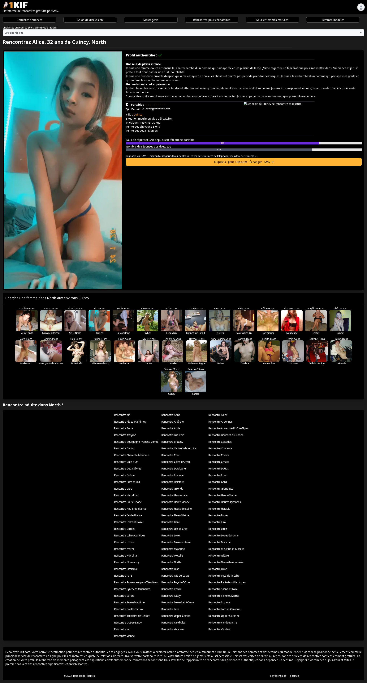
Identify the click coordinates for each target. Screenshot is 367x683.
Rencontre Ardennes (220, 421)
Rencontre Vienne (124, 636)
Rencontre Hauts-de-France (130, 508)
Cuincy (138, 114)
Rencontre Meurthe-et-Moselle (226, 549)
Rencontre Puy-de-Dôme (175, 582)
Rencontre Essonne (172, 475)
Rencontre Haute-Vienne (175, 502)
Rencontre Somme (219, 602)
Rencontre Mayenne (173, 549)
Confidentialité (278, 675)
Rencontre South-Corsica (128, 609)
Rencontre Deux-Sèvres (127, 468)
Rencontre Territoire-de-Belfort (131, 616)
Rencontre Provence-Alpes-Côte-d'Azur (136, 582)
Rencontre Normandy (126, 562)
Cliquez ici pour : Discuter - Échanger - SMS (242, 162)
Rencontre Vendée (219, 629)
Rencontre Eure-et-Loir (127, 482)
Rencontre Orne (217, 569)
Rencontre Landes (124, 529)
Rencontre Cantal (124, 448)
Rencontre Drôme (124, 475)
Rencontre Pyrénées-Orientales (132, 589)
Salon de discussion (90, 20)
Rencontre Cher (170, 455)
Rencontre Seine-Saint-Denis (177, 602)
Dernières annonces (29, 20)
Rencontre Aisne (170, 415)
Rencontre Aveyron (125, 435)
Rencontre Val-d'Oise (173, 622)
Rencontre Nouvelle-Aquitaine (225, 562)
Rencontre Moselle (172, 555)
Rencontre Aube (123, 428)
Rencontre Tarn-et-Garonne (224, 609)
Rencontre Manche (219, 542)
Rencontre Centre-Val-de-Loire (178, 448)
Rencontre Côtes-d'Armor (175, 462)
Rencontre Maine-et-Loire (176, 542)
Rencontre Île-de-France (128, 515)
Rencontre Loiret (170, 535)
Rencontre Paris (123, 575)
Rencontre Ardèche (172, 421)
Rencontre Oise (170, 569)
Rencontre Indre (217, 515)
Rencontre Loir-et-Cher (174, 529)
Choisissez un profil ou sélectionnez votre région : (30, 27)
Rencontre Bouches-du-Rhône (225, 435)
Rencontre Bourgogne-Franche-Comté (136, 441)
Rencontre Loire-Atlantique (129, 535)
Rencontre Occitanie (126, 569)
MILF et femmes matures (272, 20)
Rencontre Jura (217, 522)
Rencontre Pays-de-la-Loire (223, 575)
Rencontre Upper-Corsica (176, 616)
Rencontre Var (122, 629)
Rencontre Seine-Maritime (129, 602)
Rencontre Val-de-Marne (222, 622)
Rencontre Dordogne (173, 468)
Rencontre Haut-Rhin (126, 495)
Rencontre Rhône (171, 589)
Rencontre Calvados (219, 441)
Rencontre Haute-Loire (174, 495)
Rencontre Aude (170, 428)
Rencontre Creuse (218, 462)
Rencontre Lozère (124, 542)
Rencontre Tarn (170, 609)
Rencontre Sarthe (124, 595)
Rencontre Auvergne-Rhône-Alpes (228, 428)
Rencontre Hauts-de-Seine (176, 508)
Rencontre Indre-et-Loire (128, 522)
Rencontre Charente (220, 448)
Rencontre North (171, 562)
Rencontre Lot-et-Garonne (223, 535)
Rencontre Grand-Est (220, 488)
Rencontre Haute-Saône (128, 502)
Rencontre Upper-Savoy (127, 622)
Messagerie (150, 20)
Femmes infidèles (333, 20)
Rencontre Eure (217, 475)
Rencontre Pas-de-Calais (175, 575)
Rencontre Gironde (172, 488)
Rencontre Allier (217, 415)
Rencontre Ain (122, 415)
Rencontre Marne (124, 549)
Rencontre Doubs (218, 468)
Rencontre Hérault (219, 508)
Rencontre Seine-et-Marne (223, 595)
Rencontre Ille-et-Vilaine (175, 515)
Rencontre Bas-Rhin (172, 435)
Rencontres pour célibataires (211, 20)
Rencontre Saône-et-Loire (223, 589)
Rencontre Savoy (171, 595)
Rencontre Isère (170, 522)
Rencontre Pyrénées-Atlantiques (227, 582)
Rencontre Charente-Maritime (131, 455)
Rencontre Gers (123, 488)
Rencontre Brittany (172, 441)
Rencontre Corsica (218, 455)
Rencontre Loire (217, 529)
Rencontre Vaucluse (172, 629)
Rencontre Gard (217, 482)
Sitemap (294, 675)
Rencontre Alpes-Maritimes (130, 421)
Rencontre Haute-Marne (222, 495)
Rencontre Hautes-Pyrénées (224, 502)
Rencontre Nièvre (218, 555)
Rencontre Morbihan (126, 555)
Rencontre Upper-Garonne (223, 616)
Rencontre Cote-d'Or (126, 462)
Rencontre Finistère (172, 482)
